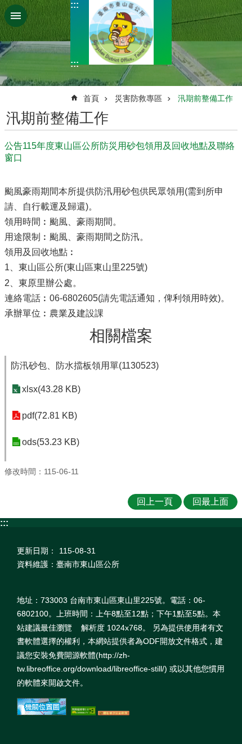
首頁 (91, 98)
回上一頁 (155, 501)
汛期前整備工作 (205, 98)
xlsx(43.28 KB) (51, 389)
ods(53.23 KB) (50, 442)
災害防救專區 (138, 98)
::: (74, 5)
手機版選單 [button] (16, 15)
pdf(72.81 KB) (49, 415)
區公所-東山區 (121, 32)
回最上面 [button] (210, 501)
